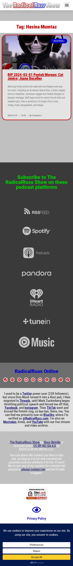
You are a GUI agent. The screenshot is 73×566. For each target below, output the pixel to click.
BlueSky (48, 415)
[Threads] (47, 380)
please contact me (33, 469)
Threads (24, 401)
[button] (67, 5)
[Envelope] (12, 380)
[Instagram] (61, 380)
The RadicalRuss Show (25, 442)
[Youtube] (40, 380)
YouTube (37, 422)
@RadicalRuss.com (35, 418)
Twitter (27, 394)
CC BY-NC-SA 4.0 (44, 446)
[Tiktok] (68, 380)
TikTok (51, 408)
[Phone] (5, 380)
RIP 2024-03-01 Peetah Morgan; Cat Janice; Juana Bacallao (35, 77)
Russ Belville (52, 442)
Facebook (11, 408)
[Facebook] (54, 380)
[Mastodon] (33, 380)
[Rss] (19, 380)
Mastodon (9, 422)
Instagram (31, 408)
